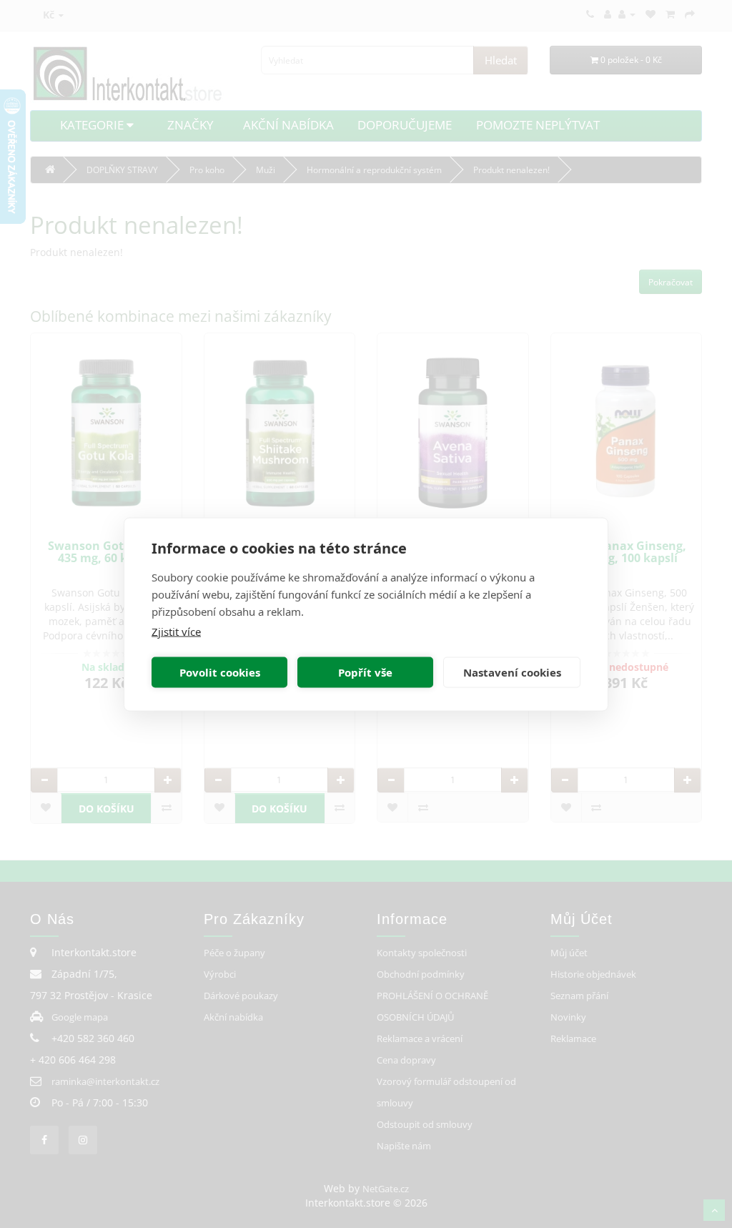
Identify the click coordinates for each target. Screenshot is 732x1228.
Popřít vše (365, 672)
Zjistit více (176, 631)
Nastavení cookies (512, 672)
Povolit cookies (219, 672)
